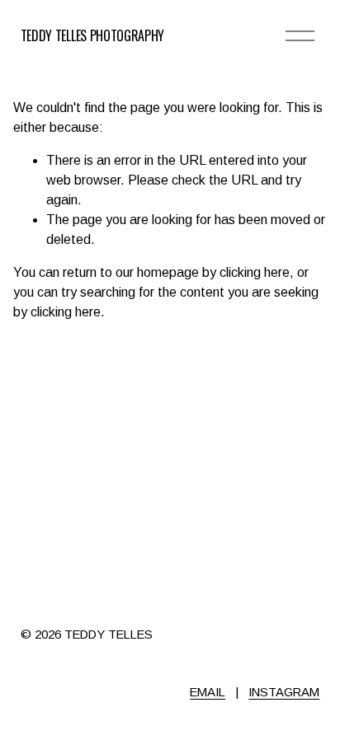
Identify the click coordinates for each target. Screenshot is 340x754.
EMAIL (207, 692)
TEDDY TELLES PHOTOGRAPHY (92, 35)
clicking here (255, 272)
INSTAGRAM (283, 692)
